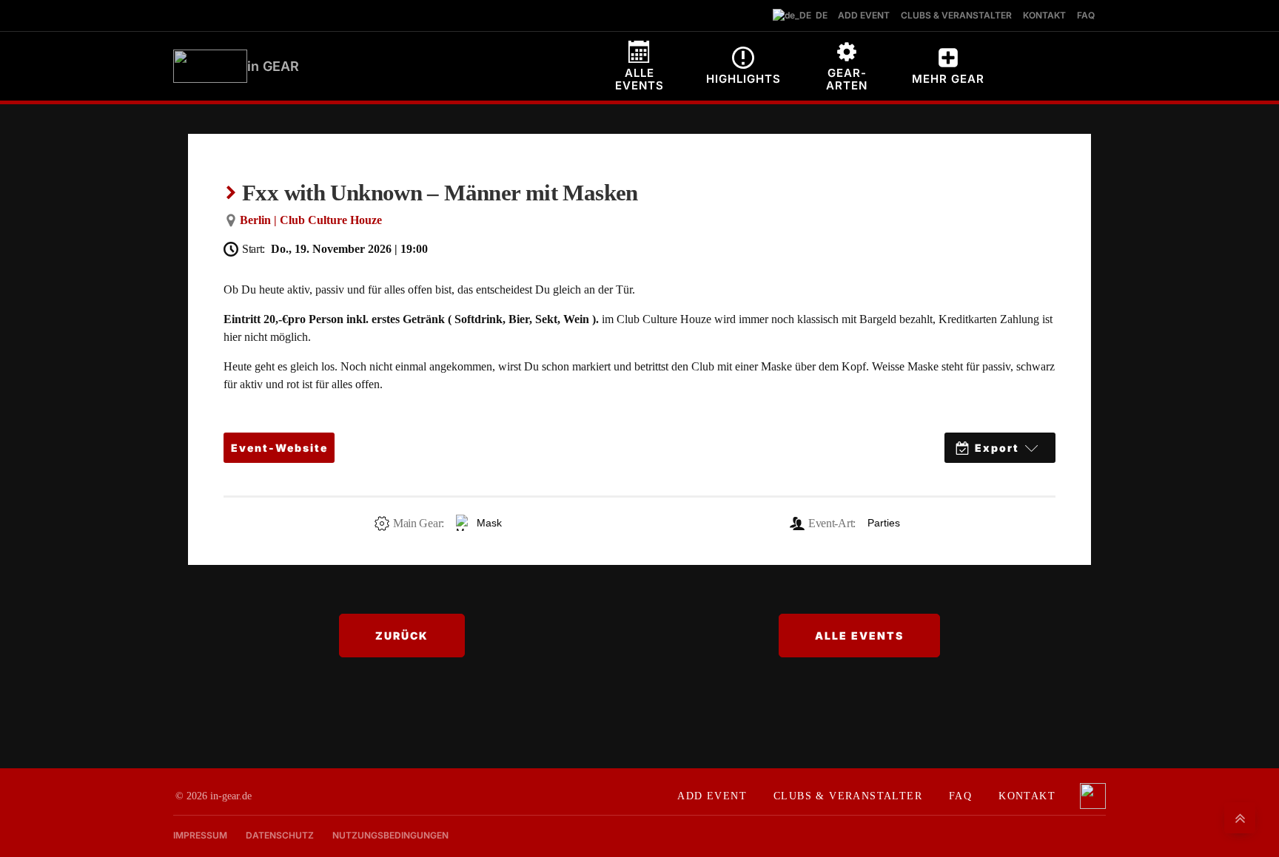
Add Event (712, 796)
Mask (489, 523)
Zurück (402, 635)
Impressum (200, 835)
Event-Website (279, 447)
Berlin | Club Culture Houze (311, 220)
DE (818, 15)
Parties (883, 523)
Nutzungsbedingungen (390, 835)
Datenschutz (280, 835)
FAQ (960, 796)
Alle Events (859, 635)
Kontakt (1026, 796)
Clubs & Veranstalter (847, 796)
